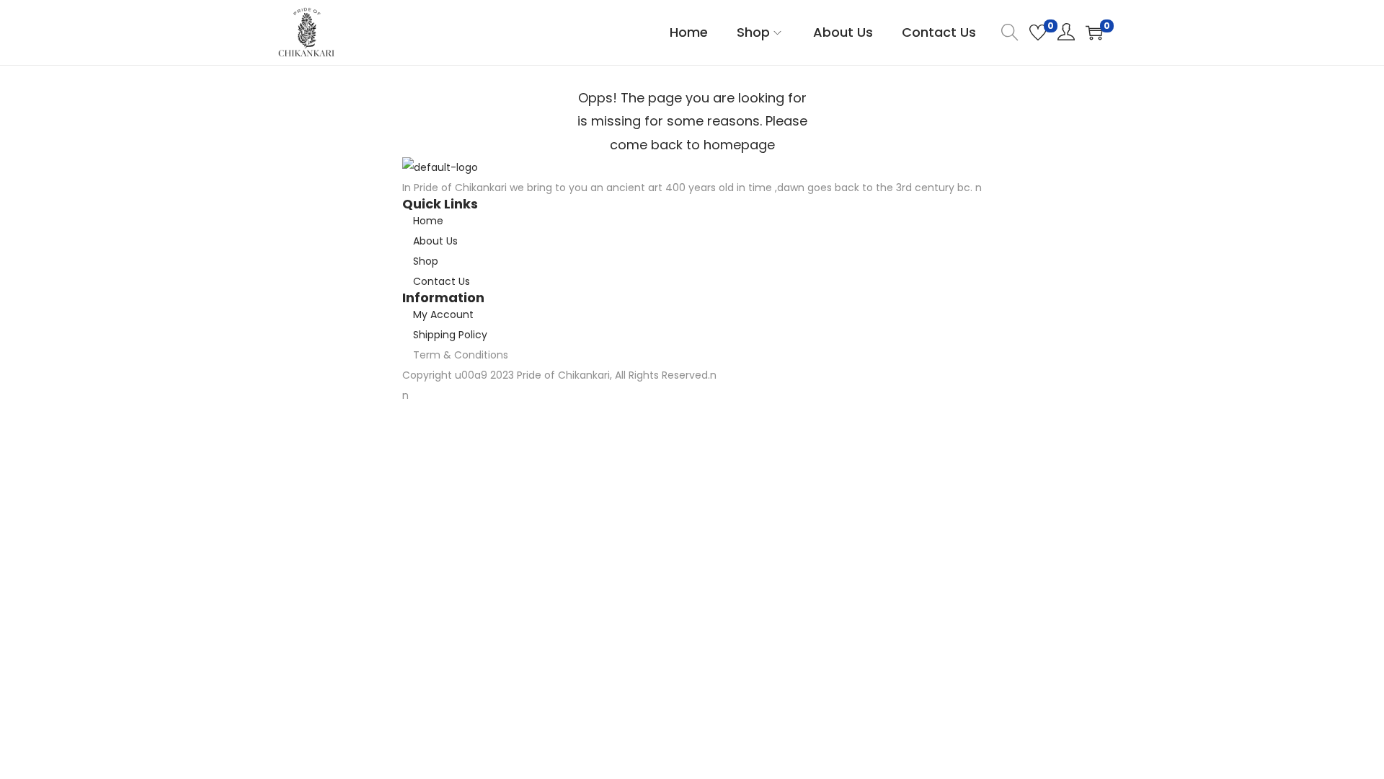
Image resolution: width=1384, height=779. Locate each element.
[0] (1038, 32)
